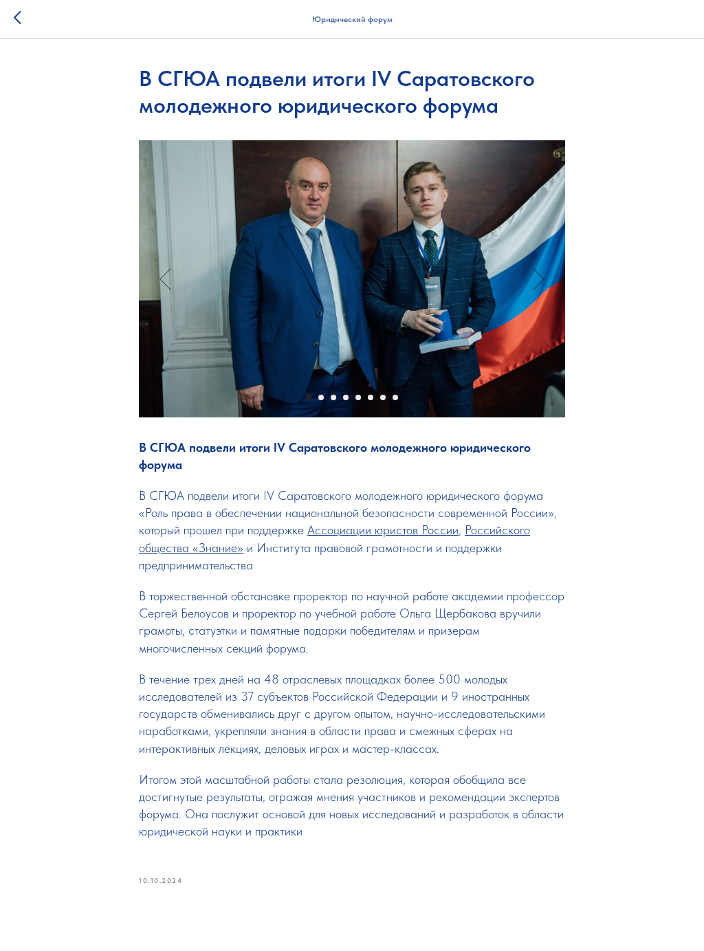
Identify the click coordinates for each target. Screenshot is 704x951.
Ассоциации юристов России (383, 530)
